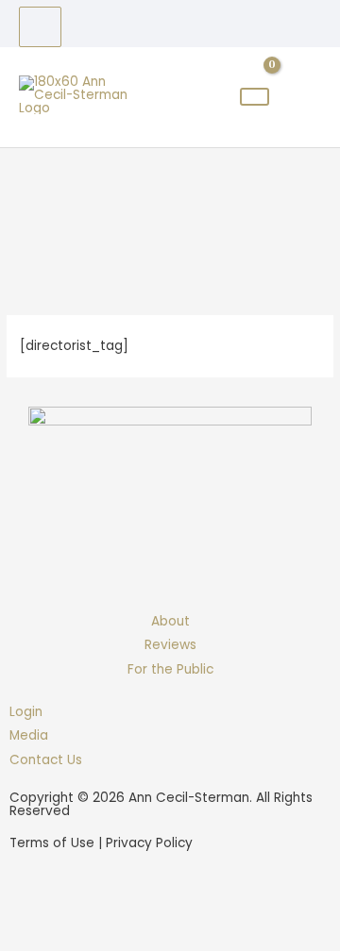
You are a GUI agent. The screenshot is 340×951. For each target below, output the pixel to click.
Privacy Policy (149, 843)
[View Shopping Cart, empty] (254, 97)
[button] (39, 904)
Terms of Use (51, 843)
